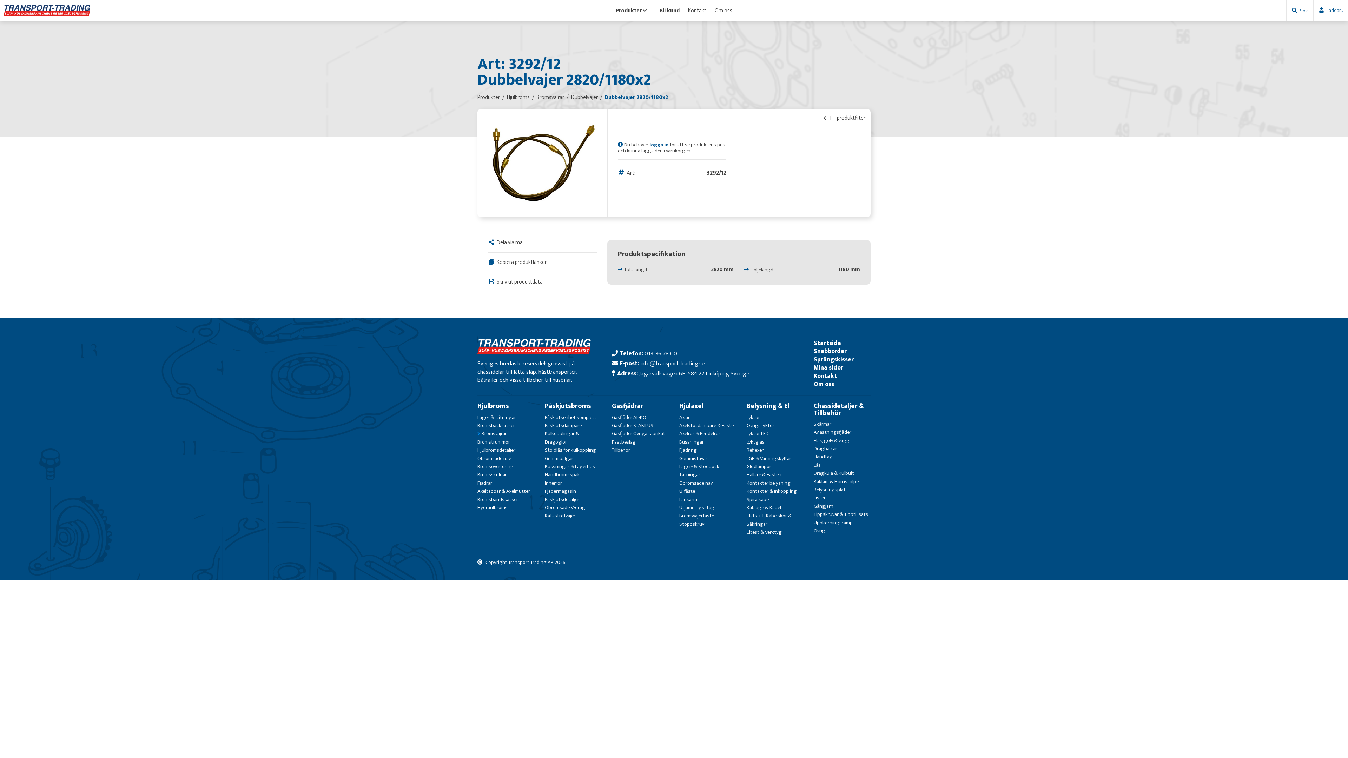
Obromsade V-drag (565, 507)
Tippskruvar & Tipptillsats (841, 514)
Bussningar (691, 442)
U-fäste (687, 491)
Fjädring (688, 450)
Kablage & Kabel (764, 507)
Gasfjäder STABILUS (632, 425)
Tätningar (689, 474)
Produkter (629, 10)
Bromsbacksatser (496, 425)
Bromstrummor (493, 442)
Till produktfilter (846, 117)
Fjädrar (484, 483)
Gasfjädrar (627, 406)
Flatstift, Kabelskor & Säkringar (769, 519)
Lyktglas (756, 442)
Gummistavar (693, 458)
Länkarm (688, 499)
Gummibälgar (559, 458)
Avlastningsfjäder (832, 432)
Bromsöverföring (495, 466)
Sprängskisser (834, 359)
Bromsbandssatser (497, 499)
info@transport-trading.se (672, 363)
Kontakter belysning (769, 483)
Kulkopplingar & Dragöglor (562, 437)
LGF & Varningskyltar (769, 458)
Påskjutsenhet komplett (570, 417)
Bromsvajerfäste (696, 515)
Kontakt (697, 10)
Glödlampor (759, 466)
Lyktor (753, 417)
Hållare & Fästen (764, 474)
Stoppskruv (691, 524)
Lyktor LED (758, 433)
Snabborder (830, 351)
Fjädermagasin (560, 491)
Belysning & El (768, 406)
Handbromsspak (562, 474)
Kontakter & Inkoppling (772, 491)
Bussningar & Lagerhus (570, 466)
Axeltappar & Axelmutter (503, 491)
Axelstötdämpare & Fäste (706, 425)
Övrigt (820, 530)
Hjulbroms (493, 406)
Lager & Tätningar (496, 417)
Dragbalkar (825, 448)
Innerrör (553, 483)
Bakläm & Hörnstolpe (836, 481)
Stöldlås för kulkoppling (570, 450)
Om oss (723, 10)
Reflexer (755, 450)
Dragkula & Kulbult (834, 473)
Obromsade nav (494, 458)
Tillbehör (621, 450)
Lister (820, 497)
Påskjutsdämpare (563, 425)
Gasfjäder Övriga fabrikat (638, 433)
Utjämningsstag (696, 507)
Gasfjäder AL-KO (629, 417)
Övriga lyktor (760, 425)
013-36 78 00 (661, 353)
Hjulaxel (691, 406)
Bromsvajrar (494, 433)
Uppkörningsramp (833, 522)
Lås (817, 465)
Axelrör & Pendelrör (699, 433)
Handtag (823, 456)
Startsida (827, 343)
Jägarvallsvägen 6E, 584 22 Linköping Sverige (694, 373)
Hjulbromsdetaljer (496, 450)
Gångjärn (823, 506)
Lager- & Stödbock (699, 466)
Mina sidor (828, 368)
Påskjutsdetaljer (562, 499)
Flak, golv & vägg (832, 440)
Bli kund (670, 10)
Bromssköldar (492, 474)
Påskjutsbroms (568, 406)
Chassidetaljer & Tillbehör (839, 409)
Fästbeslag (624, 442)
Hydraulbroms (492, 507)
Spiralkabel (758, 499)
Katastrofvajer (560, 515)
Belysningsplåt (830, 489)
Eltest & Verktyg (764, 532)
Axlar (684, 417)
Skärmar (822, 424)
